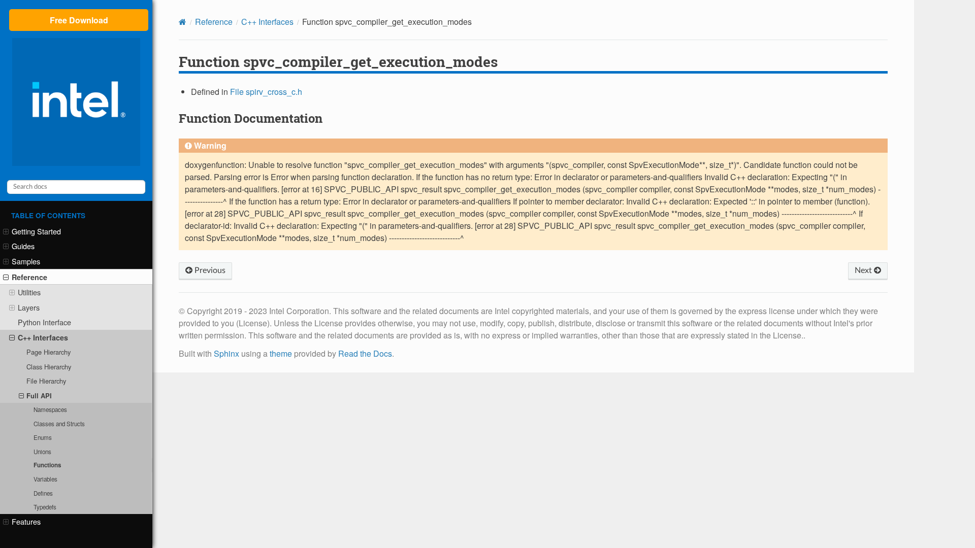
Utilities (29, 292)
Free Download (79, 20)
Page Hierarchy (48, 352)
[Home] (182, 22)
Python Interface (44, 322)
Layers (29, 307)
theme (281, 353)
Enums (43, 437)
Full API (39, 395)
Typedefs (45, 507)
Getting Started (36, 231)
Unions (42, 452)
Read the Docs (365, 353)
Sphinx (226, 353)
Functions (47, 465)
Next (864, 270)
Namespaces (50, 409)
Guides (23, 246)
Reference (29, 277)
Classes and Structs (59, 424)
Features (26, 521)
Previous (208, 270)
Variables (45, 479)
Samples (26, 261)
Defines (43, 493)
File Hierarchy (46, 381)
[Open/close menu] (6, 231)
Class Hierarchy (48, 366)
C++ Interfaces (43, 337)
